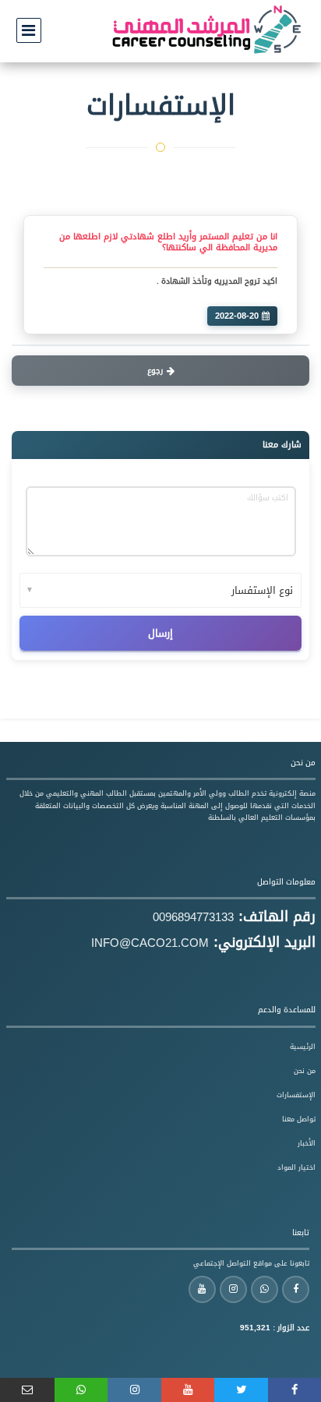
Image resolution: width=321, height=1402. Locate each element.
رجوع (155, 371)
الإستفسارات (296, 1095)
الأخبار (307, 1143)
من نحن (305, 1071)
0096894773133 (193, 917)
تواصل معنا (299, 1119)
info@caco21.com (150, 943)
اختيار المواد (296, 1167)
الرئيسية (303, 1046)
